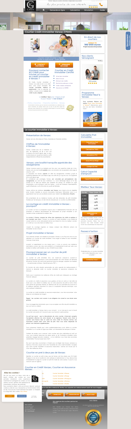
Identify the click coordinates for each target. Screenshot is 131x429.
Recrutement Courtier (30, 409)
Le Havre (55, 410)
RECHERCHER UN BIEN (92, 124)
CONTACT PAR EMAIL (40, 65)
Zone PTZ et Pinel (92, 161)
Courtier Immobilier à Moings (61, 376)
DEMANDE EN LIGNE (65, 65)
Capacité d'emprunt (92, 179)
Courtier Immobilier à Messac (61, 373)
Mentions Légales (29, 407)
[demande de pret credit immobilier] (56, 396)
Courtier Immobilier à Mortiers (61, 381)
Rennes (73, 408)
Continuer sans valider (34, 397)
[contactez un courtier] (101, 6)
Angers (70, 410)
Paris (54, 406)
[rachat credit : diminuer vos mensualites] (89, 396)
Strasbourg (55, 408)
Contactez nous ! (92, 260)
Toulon (59, 410)
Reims (76, 408)
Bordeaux (66, 408)
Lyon (63, 406)
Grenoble (63, 410)
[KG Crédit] (32, 8)
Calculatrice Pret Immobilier (92, 143)
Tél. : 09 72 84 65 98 (29, 411)
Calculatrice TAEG (92, 149)
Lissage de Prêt (92, 166)
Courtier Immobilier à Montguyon (62, 378)
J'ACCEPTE (9, 396)
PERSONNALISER (22, 396)
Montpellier (61, 408)
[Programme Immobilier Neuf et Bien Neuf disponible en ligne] (92, 121)
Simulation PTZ (92, 155)
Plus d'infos (23, 391)
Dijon (67, 410)
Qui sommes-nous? (29, 406)
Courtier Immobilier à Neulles (61, 383)
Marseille (59, 406)
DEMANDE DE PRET (92, 214)
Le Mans (55, 412)
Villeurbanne (75, 410)
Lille (70, 408)
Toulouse (68, 406)
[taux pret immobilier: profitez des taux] (72, 396)
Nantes (76, 406)
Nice (72, 406)
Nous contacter (28, 404)
